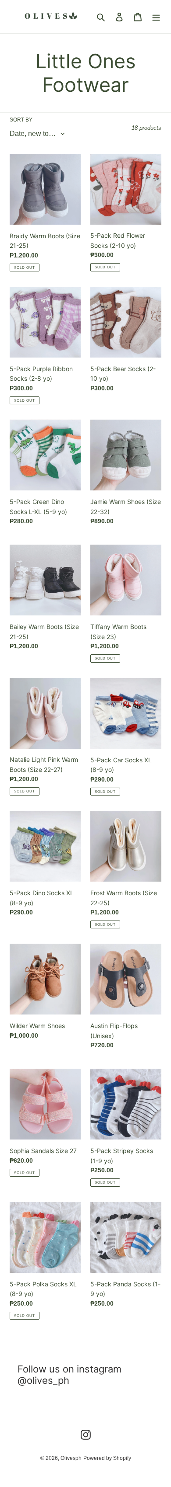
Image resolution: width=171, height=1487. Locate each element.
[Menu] (156, 16)
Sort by (21, 120)
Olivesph (71, 1458)
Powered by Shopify (107, 1458)
